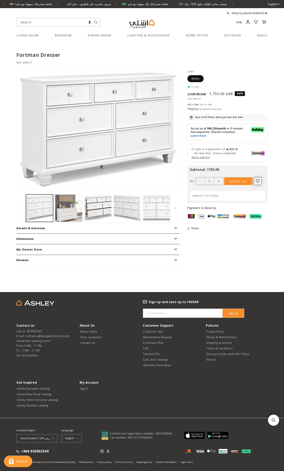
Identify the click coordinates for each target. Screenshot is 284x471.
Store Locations (90, 337)
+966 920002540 (35, 451)
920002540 (260, 13)
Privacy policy (104, 462)
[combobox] (58, 22)
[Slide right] (175, 208)
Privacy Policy (215, 331)
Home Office (197, 35)
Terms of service (124, 462)
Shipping (192, 109)
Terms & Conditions (219, 348)
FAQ (146, 348)
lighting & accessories (148, 35)
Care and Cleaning (155, 359)
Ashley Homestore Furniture (39, 462)
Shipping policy (144, 462)
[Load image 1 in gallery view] (39, 208)
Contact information (166, 462)
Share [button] (195, 228)
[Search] (96, 22)
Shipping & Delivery (219, 343)
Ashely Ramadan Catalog (33, 388)
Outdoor (232, 35)
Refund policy (86, 462)
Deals (262, 35)
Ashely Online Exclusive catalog (37, 400)
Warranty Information (157, 365)
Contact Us (87, 343)
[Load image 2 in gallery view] (68, 208)
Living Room (27, 35)
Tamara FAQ (151, 354)
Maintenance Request (157, 337)
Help (239, 22)
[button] (89, 22)
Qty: (192, 181)
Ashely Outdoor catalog (32, 405)
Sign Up (233, 313)
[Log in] (247, 22)
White (195, 78)
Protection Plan (153, 343)
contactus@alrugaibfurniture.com (47, 336)
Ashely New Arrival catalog (34, 394)
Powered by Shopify (65, 462)
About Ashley (88, 331)
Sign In (84, 388)
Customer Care (153, 331)
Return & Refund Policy (221, 337)
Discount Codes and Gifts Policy (227, 354)
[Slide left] (20, 208)
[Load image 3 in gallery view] (98, 208)
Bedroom (63, 35)
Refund (211, 359)
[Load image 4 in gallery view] (127, 208)
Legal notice (186, 462)
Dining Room (99, 35)
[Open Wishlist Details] (256, 22)
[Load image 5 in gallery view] (156, 208)
